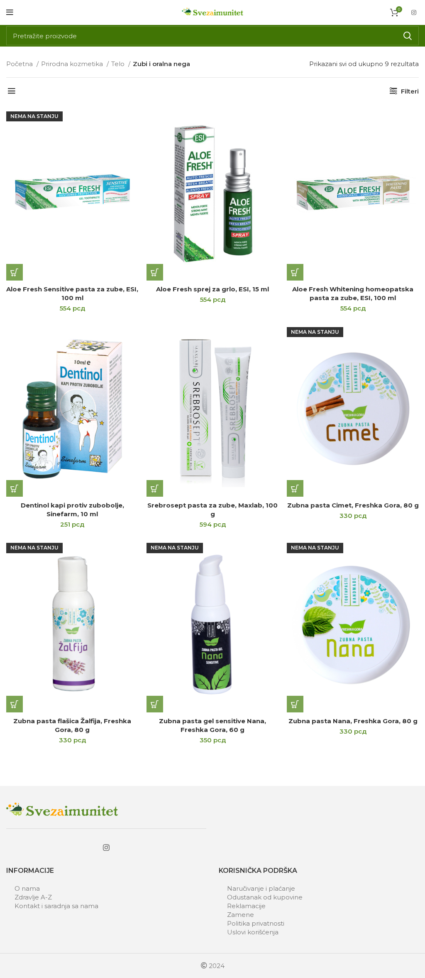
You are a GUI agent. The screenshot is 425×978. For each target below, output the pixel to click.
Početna (20, 64)
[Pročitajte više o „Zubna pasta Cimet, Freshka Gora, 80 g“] (295, 488)
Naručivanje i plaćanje (261, 888)
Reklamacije (246, 906)
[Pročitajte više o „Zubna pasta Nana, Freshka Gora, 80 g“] (295, 704)
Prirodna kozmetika (73, 64)
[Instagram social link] (414, 12)
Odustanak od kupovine (265, 897)
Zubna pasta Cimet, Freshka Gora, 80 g (353, 505)
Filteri (410, 91)
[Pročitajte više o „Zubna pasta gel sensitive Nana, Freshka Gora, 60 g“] (155, 704)
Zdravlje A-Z (33, 897)
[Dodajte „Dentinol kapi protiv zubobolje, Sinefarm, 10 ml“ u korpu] (14, 488)
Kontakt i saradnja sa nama (56, 906)
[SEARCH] (407, 35)
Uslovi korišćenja (252, 932)
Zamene (240, 915)
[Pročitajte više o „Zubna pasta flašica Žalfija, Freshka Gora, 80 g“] (14, 704)
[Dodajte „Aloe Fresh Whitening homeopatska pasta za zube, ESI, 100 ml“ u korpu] (295, 272)
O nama (27, 888)
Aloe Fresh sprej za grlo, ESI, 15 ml (212, 289)
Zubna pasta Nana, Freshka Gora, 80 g (353, 721)
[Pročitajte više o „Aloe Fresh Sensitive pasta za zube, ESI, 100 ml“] (14, 272)
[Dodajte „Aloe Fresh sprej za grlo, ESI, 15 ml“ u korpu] (155, 272)
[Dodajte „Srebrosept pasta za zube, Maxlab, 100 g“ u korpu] (155, 488)
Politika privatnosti (255, 923)
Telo (118, 64)
